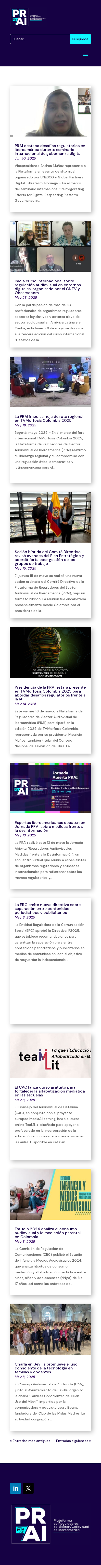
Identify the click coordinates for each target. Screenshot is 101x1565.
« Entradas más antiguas (30, 1441)
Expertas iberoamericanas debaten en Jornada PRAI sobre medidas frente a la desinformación (50, 826)
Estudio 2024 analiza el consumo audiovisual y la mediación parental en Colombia (48, 1232)
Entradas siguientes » (73, 1441)
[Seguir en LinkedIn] (15, 1488)
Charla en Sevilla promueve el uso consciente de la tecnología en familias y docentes (46, 1368)
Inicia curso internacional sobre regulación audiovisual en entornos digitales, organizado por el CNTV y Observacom (48, 286)
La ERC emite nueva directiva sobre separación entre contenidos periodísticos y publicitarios (48, 908)
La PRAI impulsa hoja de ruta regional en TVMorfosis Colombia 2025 (49, 418)
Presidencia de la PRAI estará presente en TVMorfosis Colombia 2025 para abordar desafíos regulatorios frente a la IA (50, 693)
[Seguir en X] (28, 1488)
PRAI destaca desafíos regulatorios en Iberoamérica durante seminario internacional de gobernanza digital (50, 149)
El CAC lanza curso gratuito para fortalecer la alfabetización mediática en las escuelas (50, 1091)
